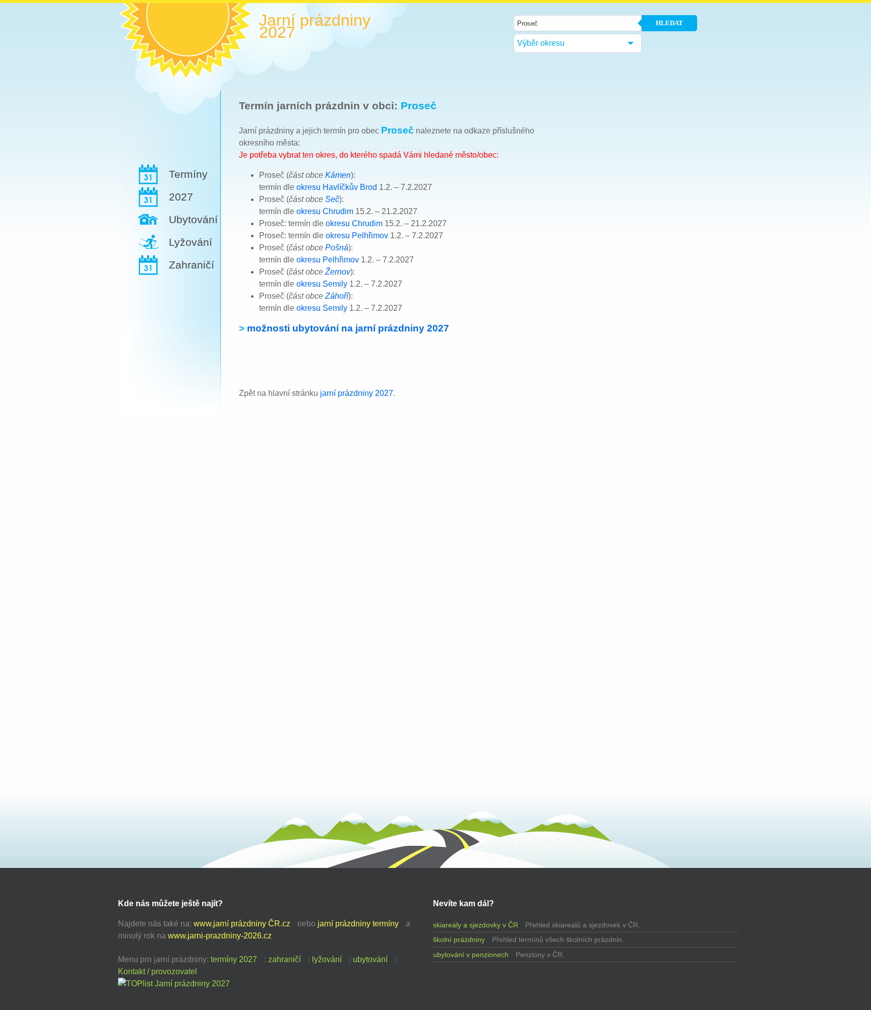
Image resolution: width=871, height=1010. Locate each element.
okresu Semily (321, 284)
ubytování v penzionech (471, 955)
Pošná (336, 247)
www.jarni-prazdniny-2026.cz (220, 935)
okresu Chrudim (324, 211)
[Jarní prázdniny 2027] (174, 983)
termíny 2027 (234, 959)
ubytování (370, 959)
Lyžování (190, 242)
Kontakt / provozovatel (157, 971)
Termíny (188, 174)
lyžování (327, 959)
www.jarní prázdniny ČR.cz (242, 923)
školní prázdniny (459, 939)
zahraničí (284, 959)
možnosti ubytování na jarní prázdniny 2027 (348, 328)
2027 (181, 197)
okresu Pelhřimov (357, 235)
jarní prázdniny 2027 (356, 393)
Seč (332, 199)
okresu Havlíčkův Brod (336, 187)
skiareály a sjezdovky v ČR (475, 925)
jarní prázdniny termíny (358, 923)
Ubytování (193, 219)
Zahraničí (191, 265)
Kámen (338, 175)
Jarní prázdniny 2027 (314, 26)
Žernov (337, 271)
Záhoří (336, 296)
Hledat (669, 23)
